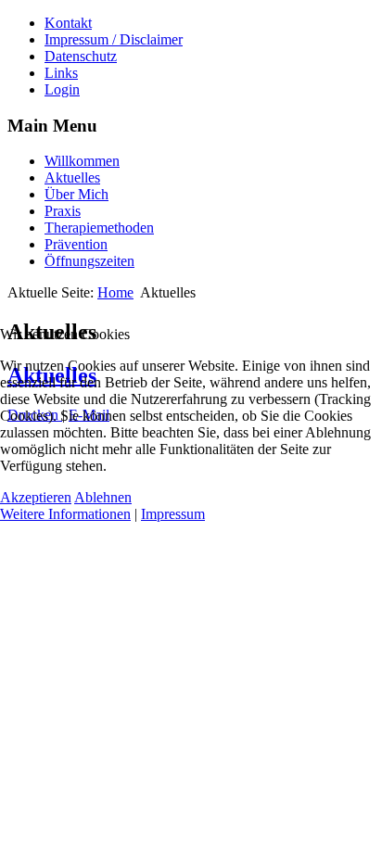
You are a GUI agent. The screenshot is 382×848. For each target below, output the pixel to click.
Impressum (173, 514)
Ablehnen (103, 497)
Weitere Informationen (65, 514)
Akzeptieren (35, 497)
